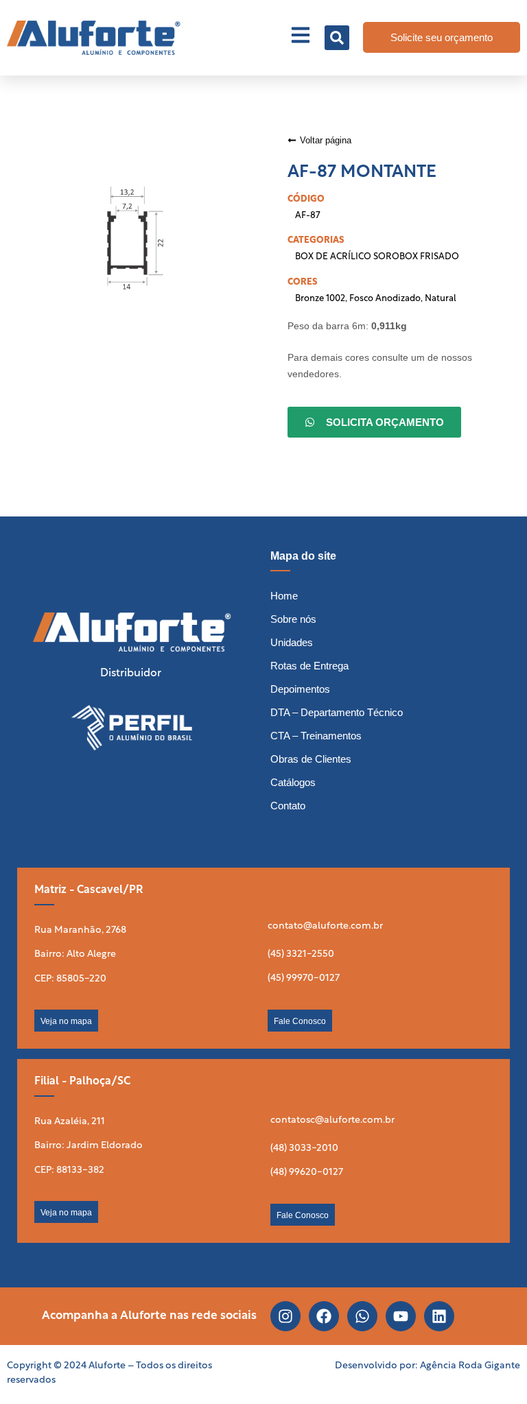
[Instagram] (285, 1316)
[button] (337, 37)
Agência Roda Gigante (470, 1366)
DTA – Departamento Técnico (336, 712)
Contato (287, 805)
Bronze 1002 (320, 298)
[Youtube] (401, 1316)
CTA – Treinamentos (316, 735)
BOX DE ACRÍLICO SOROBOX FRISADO (377, 256)
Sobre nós (293, 619)
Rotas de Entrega (309, 665)
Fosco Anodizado (385, 298)
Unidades (291, 642)
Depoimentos (300, 689)
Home (284, 596)
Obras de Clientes (310, 759)
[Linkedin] (439, 1316)
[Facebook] (324, 1316)
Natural (440, 298)
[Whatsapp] (362, 1316)
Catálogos (293, 782)
